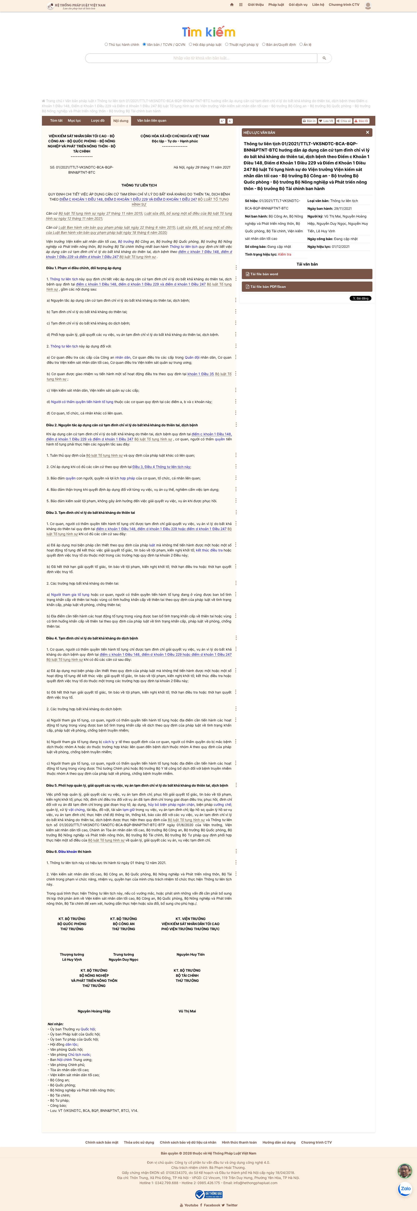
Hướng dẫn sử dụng (279, 1142)
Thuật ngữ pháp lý (244, 44)
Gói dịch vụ (298, 4)
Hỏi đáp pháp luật (207, 44)
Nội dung (120, 121)
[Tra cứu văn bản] (208, 32)
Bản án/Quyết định (281, 44)
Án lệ (307, 44)
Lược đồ (98, 120)
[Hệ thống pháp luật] (75, 5)
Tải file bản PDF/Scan (268, 287)
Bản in (310, 121)
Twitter (231, 1205)
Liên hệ (318, 4)
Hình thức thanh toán (239, 1142)
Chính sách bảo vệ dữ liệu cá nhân (188, 1142)
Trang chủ (54, 101)
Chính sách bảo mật (101, 1142)
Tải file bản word (264, 274)
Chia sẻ (345, 121)
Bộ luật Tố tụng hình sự (137, 257)
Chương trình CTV (344, 4)
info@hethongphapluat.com (255, 1183)
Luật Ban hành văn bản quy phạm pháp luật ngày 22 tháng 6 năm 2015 (117, 227)
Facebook (211, 1205)
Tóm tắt (56, 120)
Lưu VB (328, 121)
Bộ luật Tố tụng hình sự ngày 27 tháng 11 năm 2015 (100, 213)
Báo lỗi (363, 121)
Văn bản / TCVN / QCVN (166, 44)
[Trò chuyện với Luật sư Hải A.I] (405, 1171)
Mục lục (74, 120)
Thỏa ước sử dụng (139, 1142)
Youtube (191, 1205)
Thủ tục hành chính (124, 44)
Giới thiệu (256, 4)
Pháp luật (276, 4)
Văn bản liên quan (151, 120)
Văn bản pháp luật (79, 101)
